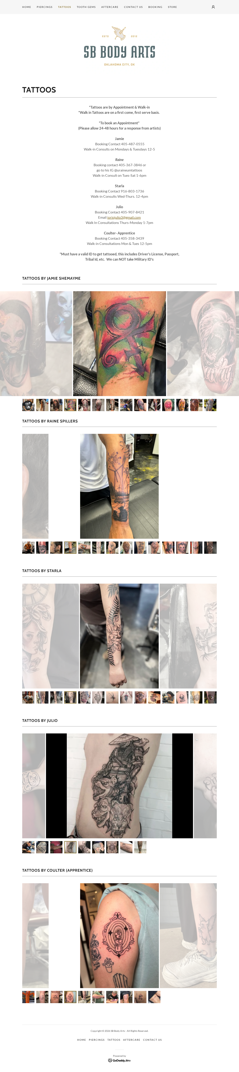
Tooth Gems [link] (86, 6)
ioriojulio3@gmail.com (124, 217)
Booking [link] (155, 6)
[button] (213, 6)
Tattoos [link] (64, 6)
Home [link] (26, 6)
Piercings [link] (44, 6)
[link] (119, 45)
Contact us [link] (133, 6)
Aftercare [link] (109, 6)
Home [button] (81, 1039)
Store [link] (172, 6)
